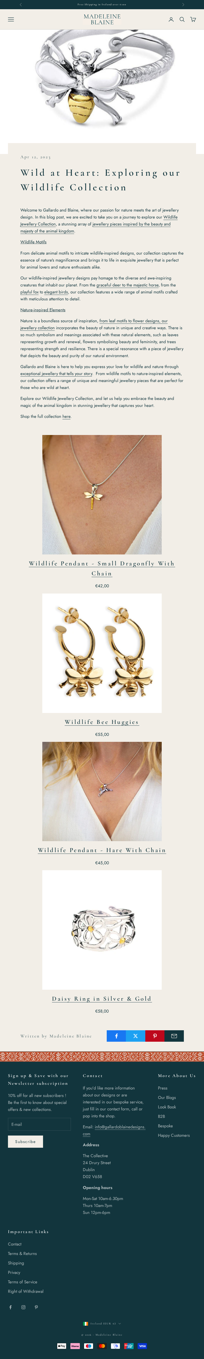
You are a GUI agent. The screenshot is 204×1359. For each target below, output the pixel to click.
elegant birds (56, 292)
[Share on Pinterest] (155, 1036)
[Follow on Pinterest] (36, 1307)
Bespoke (165, 1126)
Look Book (167, 1107)
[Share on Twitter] (135, 1036)
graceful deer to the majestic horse (127, 285)
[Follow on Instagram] (23, 1307)
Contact (14, 1244)
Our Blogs (167, 1097)
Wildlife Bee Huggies (102, 722)
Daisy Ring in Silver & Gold (102, 998)
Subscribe (25, 1141)
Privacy (14, 1272)
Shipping (16, 1263)
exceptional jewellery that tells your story (56, 374)
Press (162, 1088)
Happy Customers (174, 1135)
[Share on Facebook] (116, 1036)
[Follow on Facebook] (10, 1307)
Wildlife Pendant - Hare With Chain (102, 850)
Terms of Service (22, 1282)
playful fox (29, 292)
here (66, 416)
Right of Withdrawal (26, 1291)
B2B (161, 1116)
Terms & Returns (22, 1253)
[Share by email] (174, 1036)
